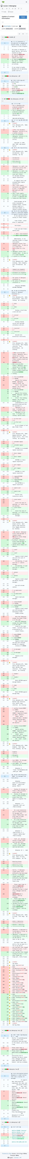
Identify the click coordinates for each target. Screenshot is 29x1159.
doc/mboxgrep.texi (14, 1030)
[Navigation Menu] (26, 2)
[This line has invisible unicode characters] (9, 123)
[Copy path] (14, 37)
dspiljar (5, 6)
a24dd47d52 (22, 28)
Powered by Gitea (7, 1153)
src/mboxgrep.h (13, 1122)
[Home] (3, 2)
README (11, 37)
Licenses (16, 1157)
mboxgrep (12, 6)
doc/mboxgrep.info (16, 99)
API (20, 1157)
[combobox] (19, 34)
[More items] (27, 11)
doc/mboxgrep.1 (13, 76)
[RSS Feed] (2, 8)
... (2, 22)
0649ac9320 (9, 28)
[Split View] (23, 34)
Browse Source (23, 17)
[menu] (26, 34)
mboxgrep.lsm (13, 1069)
